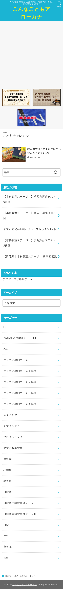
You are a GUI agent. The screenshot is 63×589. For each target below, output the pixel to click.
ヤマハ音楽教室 (13, 447)
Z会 (5, 348)
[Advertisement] (31, 53)
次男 (6, 535)
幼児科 (7, 480)
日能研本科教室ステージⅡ (19, 514)
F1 (5, 326)
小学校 (7, 470)
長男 (6, 557)
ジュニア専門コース (15, 359)
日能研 (7, 491)
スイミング (10, 414)
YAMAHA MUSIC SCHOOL (20, 338)
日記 (6, 524)
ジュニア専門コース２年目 (19, 382)
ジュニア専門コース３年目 (19, 392)
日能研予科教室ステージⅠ (19, 502)
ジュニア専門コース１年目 (19, 370)
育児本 (7, 546)
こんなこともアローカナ (31, 13)
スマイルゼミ (11, 426)
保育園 (7, 458)
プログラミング (13, 436)
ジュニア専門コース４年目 (19, 403)
